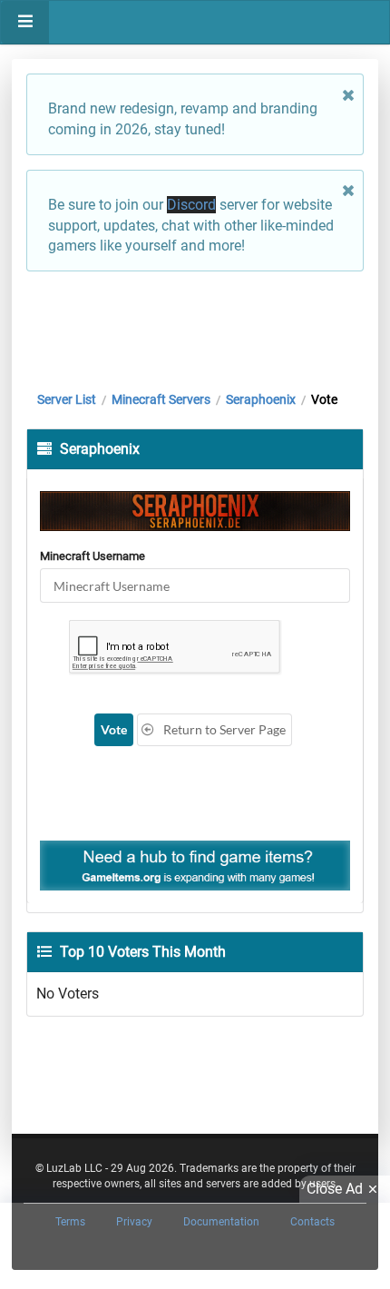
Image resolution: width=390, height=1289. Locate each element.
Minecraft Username (92, 556)
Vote (114, 729)
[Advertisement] (195, 327)
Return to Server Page (223, 729)
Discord (191, 204)
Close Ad (335, 1188)
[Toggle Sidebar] (25, 22)
